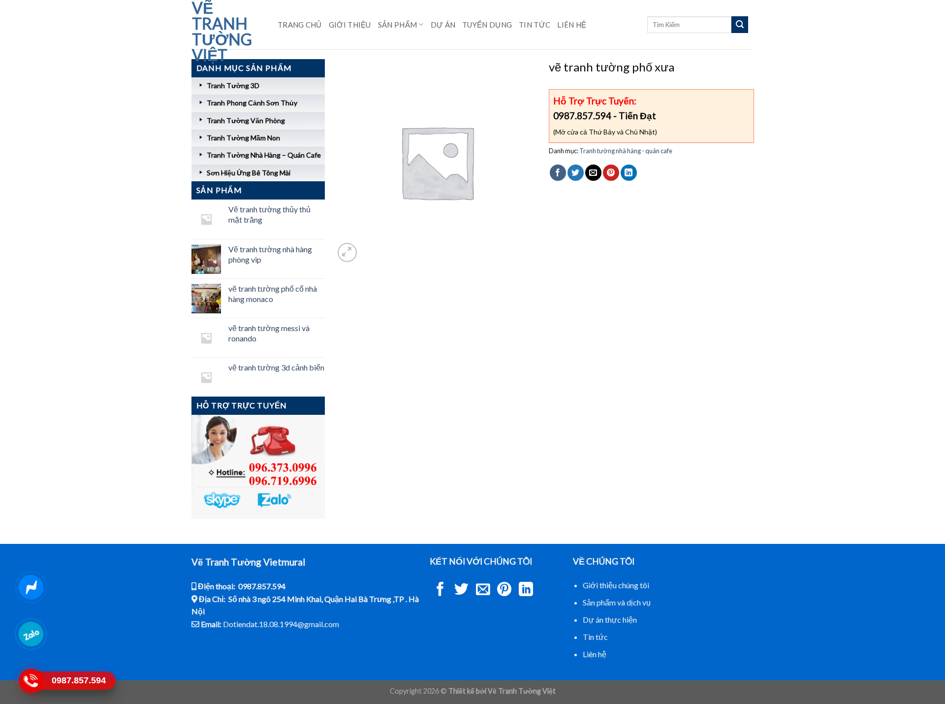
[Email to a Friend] (593, 173)
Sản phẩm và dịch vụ (617, 602)
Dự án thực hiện (610, 619)
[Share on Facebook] (558, 173)
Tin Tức (534, 24)
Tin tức (595, 636)
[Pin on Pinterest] (611, 173)
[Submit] (739, 24)
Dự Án (443, 24)
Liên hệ (571, 24)
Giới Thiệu (350, 24)
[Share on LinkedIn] (629, 173)
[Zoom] (347, 252)
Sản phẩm (397, 24)
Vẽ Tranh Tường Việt (222, 31)
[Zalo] (30, 634)
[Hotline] (30, 681)
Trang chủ (300, 24)
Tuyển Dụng (487, 24)
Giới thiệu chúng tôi (616, 585)
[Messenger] (30, 587)
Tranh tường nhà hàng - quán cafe (625, 151)
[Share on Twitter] (575, 173)
